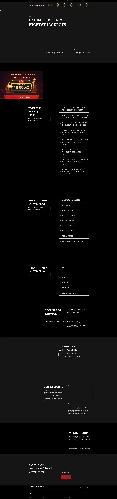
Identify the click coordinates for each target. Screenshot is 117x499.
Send (65, 477)
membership (30, 492)
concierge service (38, 492)
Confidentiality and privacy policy (56, 497)
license (30, 493)
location (45, 492)
